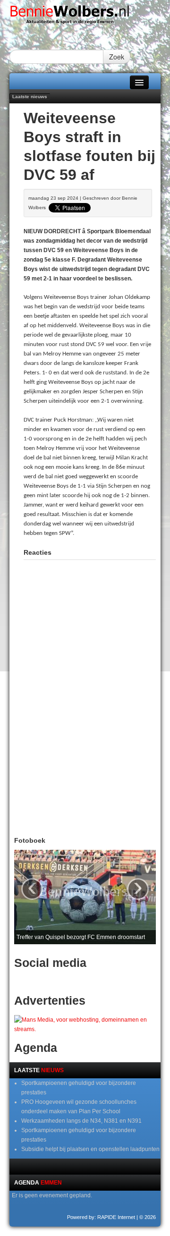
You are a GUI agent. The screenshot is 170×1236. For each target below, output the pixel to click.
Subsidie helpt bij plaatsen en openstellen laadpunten (90, 1149)
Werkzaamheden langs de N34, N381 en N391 (81, 1120)
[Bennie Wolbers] (85, 16)
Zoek (116, 56)
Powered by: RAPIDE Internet (101, 1217)
